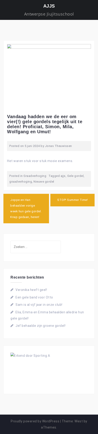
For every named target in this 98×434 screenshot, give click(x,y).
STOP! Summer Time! (72, 200)
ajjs (63, 176)
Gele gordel (75, 176)
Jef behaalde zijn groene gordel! (40, 325)
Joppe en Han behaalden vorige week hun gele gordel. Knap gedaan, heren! (26, 208)
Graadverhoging (34, 176)
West (79, 421)
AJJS (49, 5)
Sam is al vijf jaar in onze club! (38, 304)
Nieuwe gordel (44, 181)
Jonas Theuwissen (58, 146)
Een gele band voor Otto (34, 297)
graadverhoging (20, 181)
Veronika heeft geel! (31, 290)
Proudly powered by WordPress (35, 421)
